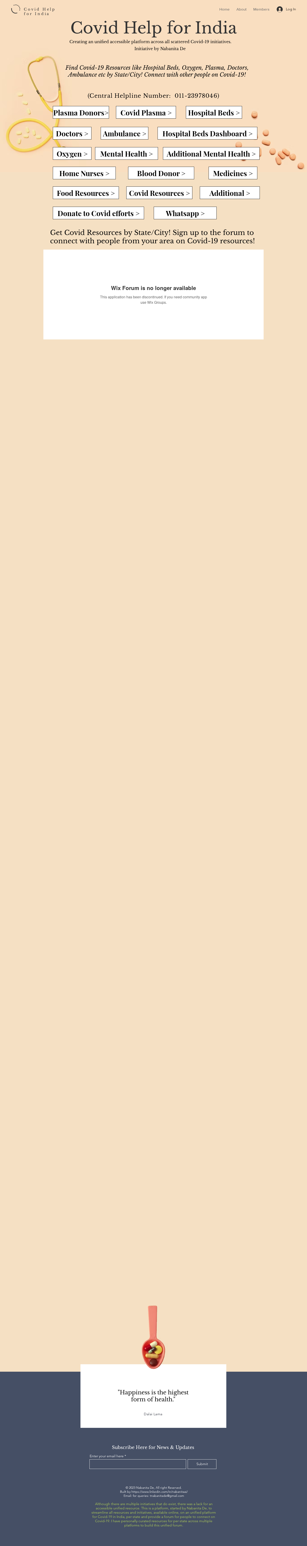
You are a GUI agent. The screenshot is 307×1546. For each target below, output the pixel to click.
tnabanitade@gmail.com (167, 1496)
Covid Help (40, 9)
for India (37, 13)
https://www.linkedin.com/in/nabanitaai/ (159, 1492)
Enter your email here (107, 1456)
